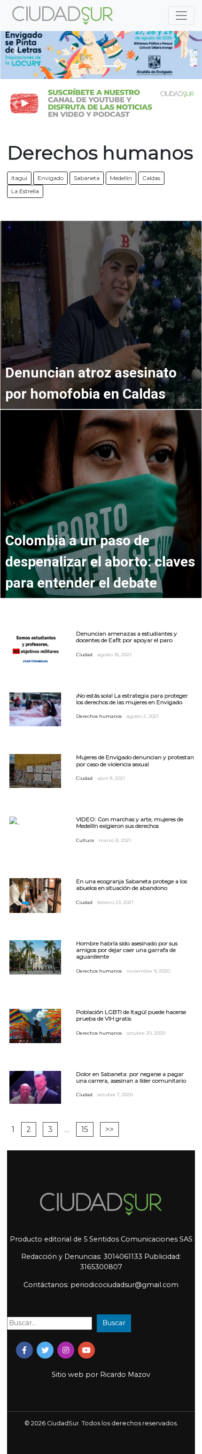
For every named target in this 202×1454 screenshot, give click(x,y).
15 (84, 1129)
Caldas (151, 177)
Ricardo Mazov (125, 1374)
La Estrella (25, 191)
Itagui (19, 177)
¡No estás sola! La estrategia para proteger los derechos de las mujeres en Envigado (132, 699)
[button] (15, 51)
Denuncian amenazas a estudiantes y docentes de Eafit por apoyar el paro (126, 637)
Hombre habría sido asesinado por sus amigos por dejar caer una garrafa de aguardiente (127, 950)
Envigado (50, 177)
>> (109, 1129)
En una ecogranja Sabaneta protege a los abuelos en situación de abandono (131, 884)
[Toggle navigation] (181, 15)
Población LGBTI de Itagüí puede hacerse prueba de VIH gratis (131, 1015)
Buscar (113, 1323)
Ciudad (84, 655)
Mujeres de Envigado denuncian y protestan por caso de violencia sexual (135, 760)
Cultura (85, 840)
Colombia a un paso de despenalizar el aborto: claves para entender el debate (100, 561)
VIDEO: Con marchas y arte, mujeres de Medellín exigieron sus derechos (129, 822)
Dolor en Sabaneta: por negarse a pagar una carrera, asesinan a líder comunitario (131, 1077)
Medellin (121, 177)
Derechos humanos (99, 716)
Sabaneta (87, 177)
